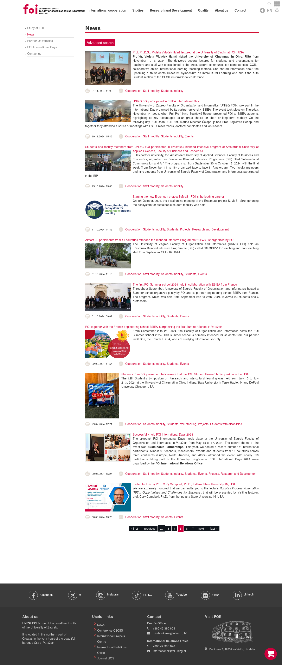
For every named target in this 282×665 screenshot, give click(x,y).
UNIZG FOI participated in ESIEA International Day (166, 101)
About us (221, 10)
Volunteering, (189, 424)
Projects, (186, 229)
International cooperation (107, 10)
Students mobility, (173, 136)
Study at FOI (35, 28)
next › (202, 528)
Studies (138, 10)
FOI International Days (42, 47)
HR (269, 10)
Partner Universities (40, 41)
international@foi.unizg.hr (169, 651)
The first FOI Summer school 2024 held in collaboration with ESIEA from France (185, 284)
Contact (240, 10)
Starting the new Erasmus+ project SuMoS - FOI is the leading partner (178, 196)
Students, (173, 229)
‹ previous (148, 528)
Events (189, 136)
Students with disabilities (226, 424)
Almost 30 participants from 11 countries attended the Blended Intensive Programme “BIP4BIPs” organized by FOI (159, 240)
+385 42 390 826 (164, 646)
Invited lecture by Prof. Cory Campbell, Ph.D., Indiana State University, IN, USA (184, 484)
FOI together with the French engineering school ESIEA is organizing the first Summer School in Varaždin (154, 327)
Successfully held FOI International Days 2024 (163, 434)
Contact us (34, 53)
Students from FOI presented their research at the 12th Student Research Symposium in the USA (185, 374)
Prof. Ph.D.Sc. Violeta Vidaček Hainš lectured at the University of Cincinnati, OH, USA (188, 52)
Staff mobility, (152, 91)
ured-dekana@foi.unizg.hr (170, 633)
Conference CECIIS (110, 630)
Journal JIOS (105, 658)
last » (213, 528)
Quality (203, 10)
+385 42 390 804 (164, 628)
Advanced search (100, 42)
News (30, 34)
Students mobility (172, 91)
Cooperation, (134, 91)
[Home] (54, 9)
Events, (203, 473)
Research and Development (171, 10)
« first (134, 528)
